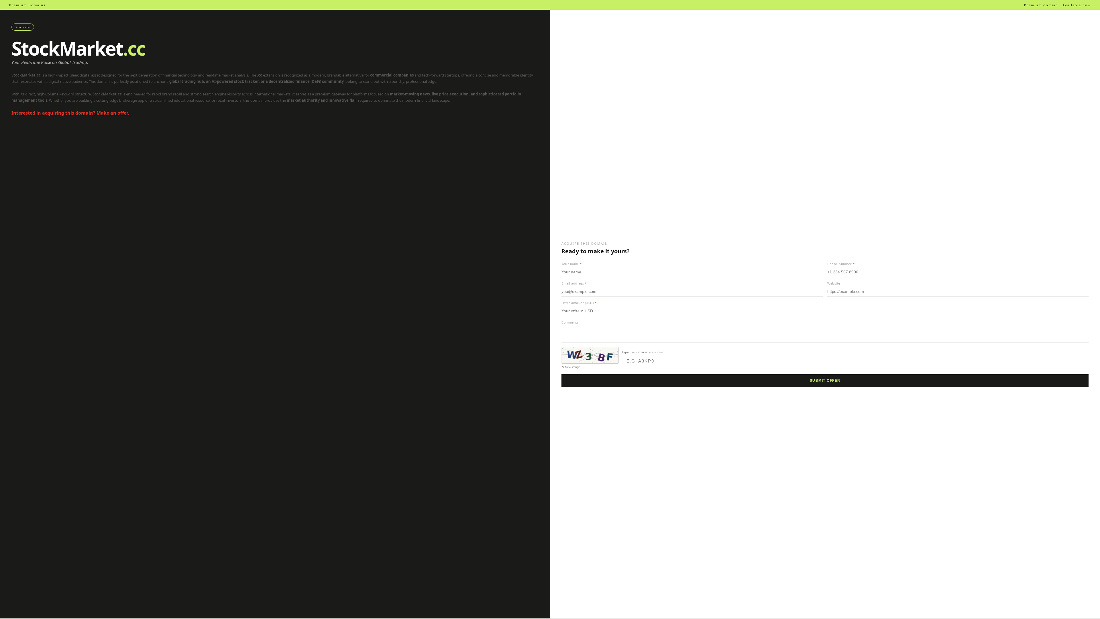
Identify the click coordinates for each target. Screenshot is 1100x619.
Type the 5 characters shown (643, 352)
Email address (574, 283)
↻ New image (570, 367)
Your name (571, 264)
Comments (570, 322)
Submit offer (825, 381)
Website (833, 283)
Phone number (841, 264)
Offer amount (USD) (578, 303)
